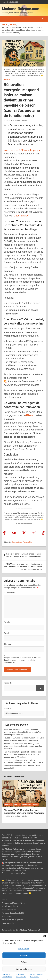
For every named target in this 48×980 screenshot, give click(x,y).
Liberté (17, 804)
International (17, 542)
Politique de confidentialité (13, 913)
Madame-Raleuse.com (20, 9)
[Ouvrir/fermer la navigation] (5, 19)
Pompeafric (27, 542)
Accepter (24, 955)
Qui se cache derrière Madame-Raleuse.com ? (21, 930)
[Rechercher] (40, 688)
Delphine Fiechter (21, 121)
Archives (7, 708)
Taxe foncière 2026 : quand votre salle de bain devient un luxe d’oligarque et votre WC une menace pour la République (22, 754)
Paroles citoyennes (14, 776)
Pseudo (7, 622)
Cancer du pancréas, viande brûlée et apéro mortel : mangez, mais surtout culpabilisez (23, 555)
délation (29, 415)
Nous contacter (8, 923)
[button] (44, 936)
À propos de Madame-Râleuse (14, 903)
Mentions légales (9, 910)
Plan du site (6, 916)
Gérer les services (23, 949)
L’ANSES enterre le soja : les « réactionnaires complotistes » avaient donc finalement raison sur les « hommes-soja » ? (23, 567)
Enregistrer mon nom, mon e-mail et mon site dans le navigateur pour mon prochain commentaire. (22, 660)
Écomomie (8, 804)
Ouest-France (21, 215)
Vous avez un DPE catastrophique (22, 150)
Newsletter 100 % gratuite (12, 920)
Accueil (5, 899)
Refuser (24, 962)
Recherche (8, 683)
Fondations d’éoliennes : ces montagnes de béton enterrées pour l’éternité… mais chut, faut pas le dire (23, 746)
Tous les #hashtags (10, 906)
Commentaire (10, 592)
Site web (7, 644)
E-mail (7, 633)
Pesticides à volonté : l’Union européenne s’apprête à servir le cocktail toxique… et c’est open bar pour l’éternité (22, 732)
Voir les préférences (24, 969)
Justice (7, 80)
